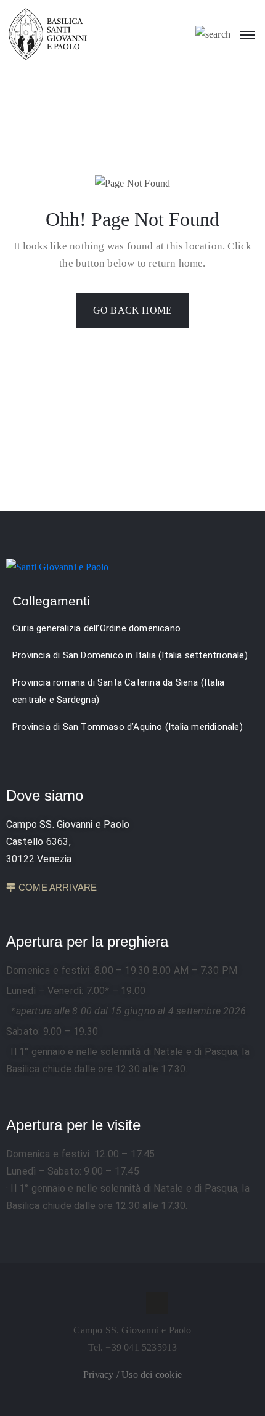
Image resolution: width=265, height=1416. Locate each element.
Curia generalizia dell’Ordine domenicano (96, 628)
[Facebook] (108, 1303)
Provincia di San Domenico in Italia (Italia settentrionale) (130, 655)
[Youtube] (157, 1303)
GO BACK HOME (132, 310)
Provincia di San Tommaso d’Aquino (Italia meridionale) (127, 726)
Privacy (99, 1374)
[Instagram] (132, 1303)
